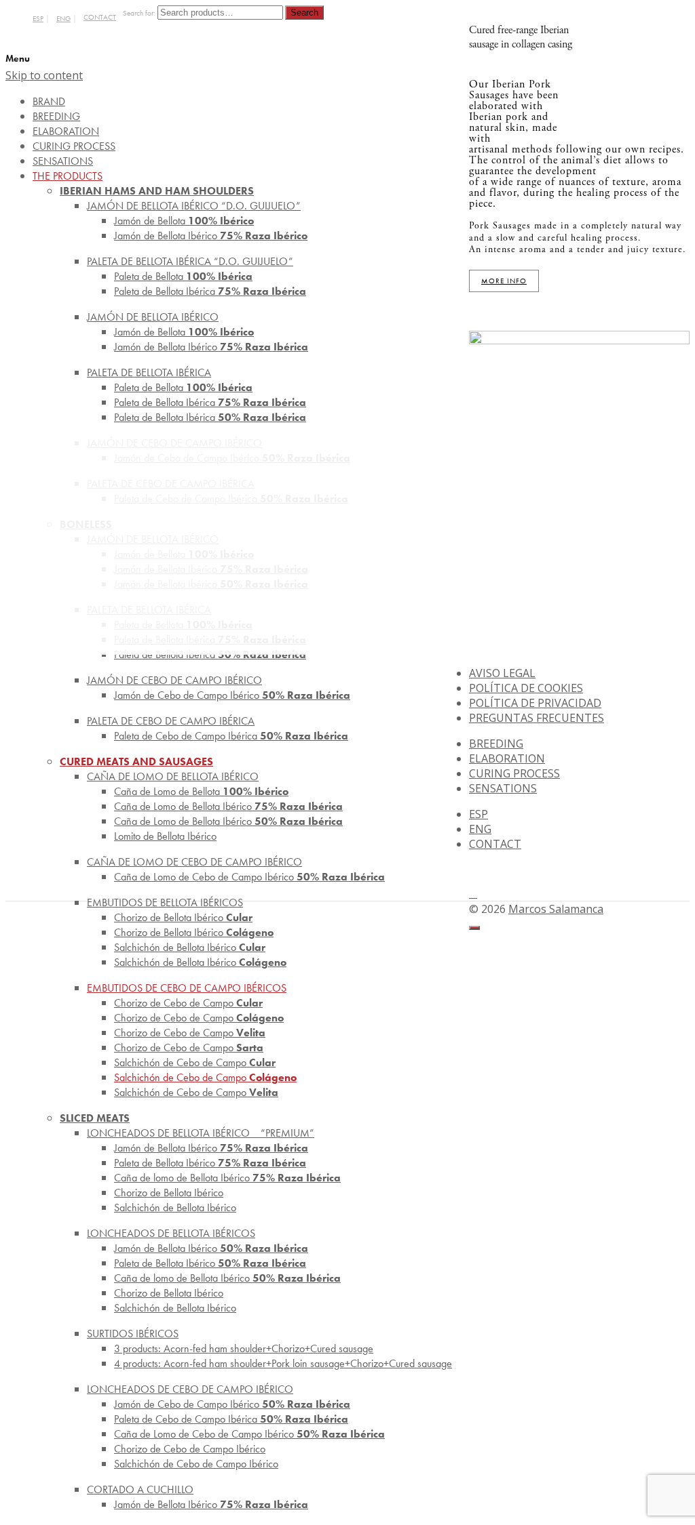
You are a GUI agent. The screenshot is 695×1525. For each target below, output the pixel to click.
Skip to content (44, 75)
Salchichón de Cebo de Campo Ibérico (196, 1464)
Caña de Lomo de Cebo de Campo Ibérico (249, 877)
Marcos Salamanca (555, 908)
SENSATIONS (503, 788)
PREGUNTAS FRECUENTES (536, 717)
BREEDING (496, 743)
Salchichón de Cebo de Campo (196, 1092)
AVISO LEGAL (502, 673)
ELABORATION (507, 758)
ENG (63, 18)
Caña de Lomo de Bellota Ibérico (228, 821)
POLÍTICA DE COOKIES (526, 687)
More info (504, 280)
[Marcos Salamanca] (634, 126)
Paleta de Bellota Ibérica (210, 291)
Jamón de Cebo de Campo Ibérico (232, 695)
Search (304, 12)
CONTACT (99, 17)
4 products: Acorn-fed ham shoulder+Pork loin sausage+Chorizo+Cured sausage (283, 1363)
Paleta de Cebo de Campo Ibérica (231, 736)
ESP (38, 18)
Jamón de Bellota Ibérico (210, 235)
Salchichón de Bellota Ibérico (200, 962)
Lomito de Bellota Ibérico (165, 836)
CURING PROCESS (514, 773)
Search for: (139, 13)
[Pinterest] (473, 893)
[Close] (474, 928)
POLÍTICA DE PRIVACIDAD (535, 702)
